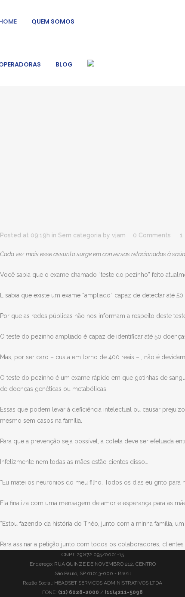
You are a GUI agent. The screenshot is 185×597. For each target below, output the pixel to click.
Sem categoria (79, 235)
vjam (119, 235)
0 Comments (152, 235)
